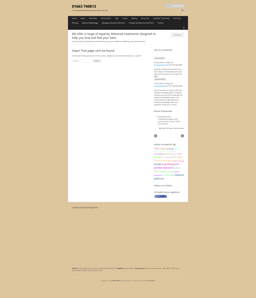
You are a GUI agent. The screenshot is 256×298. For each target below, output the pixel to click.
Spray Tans (145, 18)
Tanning (181, 161)
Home (74, 18)
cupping (163, 148)
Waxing (134, 18)
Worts (180, 154)
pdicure (174, 154)
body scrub (168, 154)
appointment (161, 65)
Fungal (157, 156)
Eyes (116, 18)
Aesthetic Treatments (161, 18)
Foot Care (177, 18)
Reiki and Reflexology (90, 23)
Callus (177, 167)
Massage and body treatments (113, 23)
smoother (175, 161)
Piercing (75, 23)
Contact (161, 23)
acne (176, 148)
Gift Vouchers (106, 18)
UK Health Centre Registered (159, 196)
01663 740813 (84, 6)
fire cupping (166, 157)
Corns (173, 156)
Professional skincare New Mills (164, 151)
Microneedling (159, 154)
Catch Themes (150, 281)
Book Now (93, 18)
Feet (156, 148)
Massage (169, 174)
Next (182, 136)
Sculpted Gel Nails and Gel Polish (141, 23)
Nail (163, 175)
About (83, 18)
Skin (156, 171)
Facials (125, 18)
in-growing (168, 164)
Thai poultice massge (166, 172)
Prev (155, 136)
